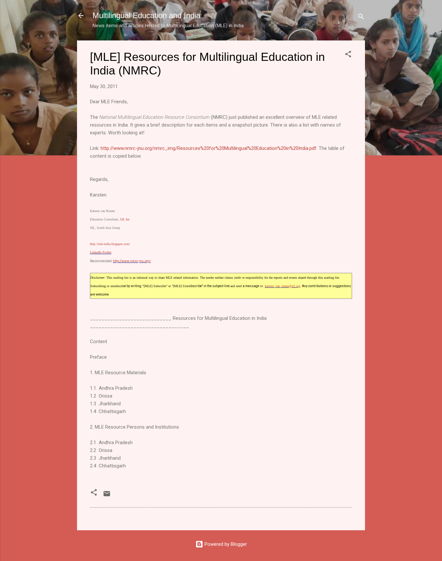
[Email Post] (107, 496)
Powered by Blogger (225, 544)
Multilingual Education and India (146, 15)
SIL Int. (125, 219)
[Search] (361, 18)
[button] (348, 55)
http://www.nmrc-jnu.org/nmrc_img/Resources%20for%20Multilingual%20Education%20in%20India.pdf (208, 148)
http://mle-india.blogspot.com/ (110, 244)
